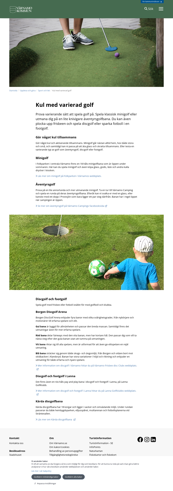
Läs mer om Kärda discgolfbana (55, 419)
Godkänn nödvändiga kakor (46, 477)
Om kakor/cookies (59, 447)
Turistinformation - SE (101, 443)
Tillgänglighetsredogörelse (63, 454)
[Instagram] (147, 441)
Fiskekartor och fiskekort (102, 454)
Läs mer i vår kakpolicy (41, 471)
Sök (150, 8)
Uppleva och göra (28, 90)
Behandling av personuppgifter (66, 450)
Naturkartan (96, 450)
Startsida (13, 90)
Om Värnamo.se (58, 443)
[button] (161, 8)
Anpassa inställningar (46, 483)
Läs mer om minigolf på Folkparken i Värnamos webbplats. (70, 176)
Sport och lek (44, 90)
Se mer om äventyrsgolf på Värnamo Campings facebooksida (71, 205)
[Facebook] (140, 441)
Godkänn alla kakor (73, 477)
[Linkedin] (153, 441)
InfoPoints (95, 447)
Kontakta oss (16, 443)
